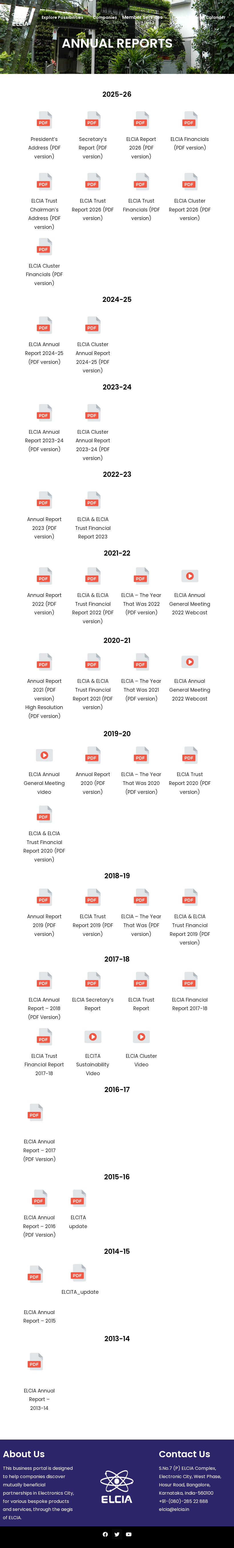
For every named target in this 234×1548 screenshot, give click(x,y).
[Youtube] (129, 1534)
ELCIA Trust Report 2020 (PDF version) (190, 783)
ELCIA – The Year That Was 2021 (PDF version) (141, 690)
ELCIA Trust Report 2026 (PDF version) (93, 209)
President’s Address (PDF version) (44, 148)
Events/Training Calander (198, 17)
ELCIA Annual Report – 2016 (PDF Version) (39, 1226)
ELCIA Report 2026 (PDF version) (141, 148)
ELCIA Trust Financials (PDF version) (141, 209)
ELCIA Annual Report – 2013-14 (39, 1399)
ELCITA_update (80, 1292)
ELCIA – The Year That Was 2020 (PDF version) (141, 783)
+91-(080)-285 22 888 (183, 1501)
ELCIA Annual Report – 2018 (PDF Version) (44, 1008)
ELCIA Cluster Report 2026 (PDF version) (190, 209)
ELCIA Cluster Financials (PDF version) (44, 275)
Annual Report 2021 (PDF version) (44, 690)
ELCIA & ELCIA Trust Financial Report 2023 (93, 528)
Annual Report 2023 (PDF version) (44, 528)
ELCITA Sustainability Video (92, 1065)
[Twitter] (117, 1534)
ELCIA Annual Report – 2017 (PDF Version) (39, 1150)
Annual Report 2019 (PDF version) (44, 925)
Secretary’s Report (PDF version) (93, 148)
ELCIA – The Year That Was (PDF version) (141, 925)
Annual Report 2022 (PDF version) (44, 604)
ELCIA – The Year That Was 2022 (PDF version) (141, 604)
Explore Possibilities (62, 17)
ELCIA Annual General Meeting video (44, 783)
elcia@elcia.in (174, 1509)
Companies (105, 17)
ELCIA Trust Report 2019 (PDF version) (93, 925)
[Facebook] (105, 1534)
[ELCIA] (20, 17)
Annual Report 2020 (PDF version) (93, 783)
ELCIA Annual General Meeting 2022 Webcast (189, 604)
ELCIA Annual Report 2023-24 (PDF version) (44, 441)
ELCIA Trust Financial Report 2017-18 (44, 1065)
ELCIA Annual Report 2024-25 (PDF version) (44, 353)
